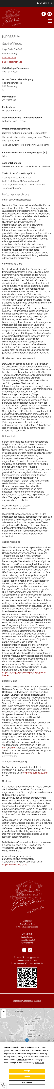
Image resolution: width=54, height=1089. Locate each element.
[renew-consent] (3, 1085)
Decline (27, 1077)
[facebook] (43, 14)
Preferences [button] (39, 1063)
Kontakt (37, 1000)
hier (4, 747)
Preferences (27, 1083)
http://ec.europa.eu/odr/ (35, 772)
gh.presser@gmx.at (12, 61)
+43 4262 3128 (45, 3)
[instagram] (49, 14)
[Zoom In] (3, 1011)
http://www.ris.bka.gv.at (14, 864)
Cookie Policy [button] (22, 1060)
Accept (27, 1071)
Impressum (17, 1000)
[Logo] (11, 17)
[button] (50, 21)
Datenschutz (28, 1000)
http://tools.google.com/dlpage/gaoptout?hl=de (24, 674)
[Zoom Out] (3, 1016)
